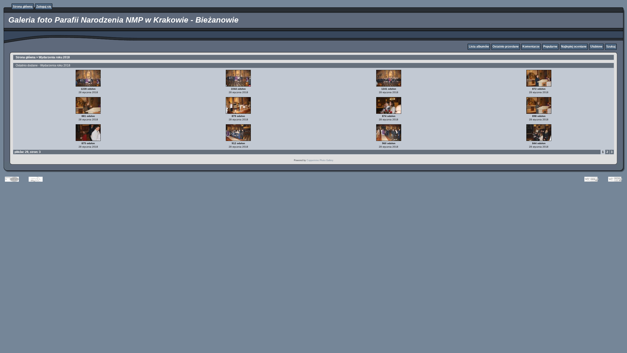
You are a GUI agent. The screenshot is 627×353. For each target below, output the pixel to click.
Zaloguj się (43, 6)
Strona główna (23, 6)
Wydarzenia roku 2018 (54, 57)
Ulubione (596, 46)
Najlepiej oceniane (574, 46)
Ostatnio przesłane (506, 46)
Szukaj (610, 46)
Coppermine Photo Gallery (320, 160)
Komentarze (531, 46)
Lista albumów (479, 46)
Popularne (550, 46)
